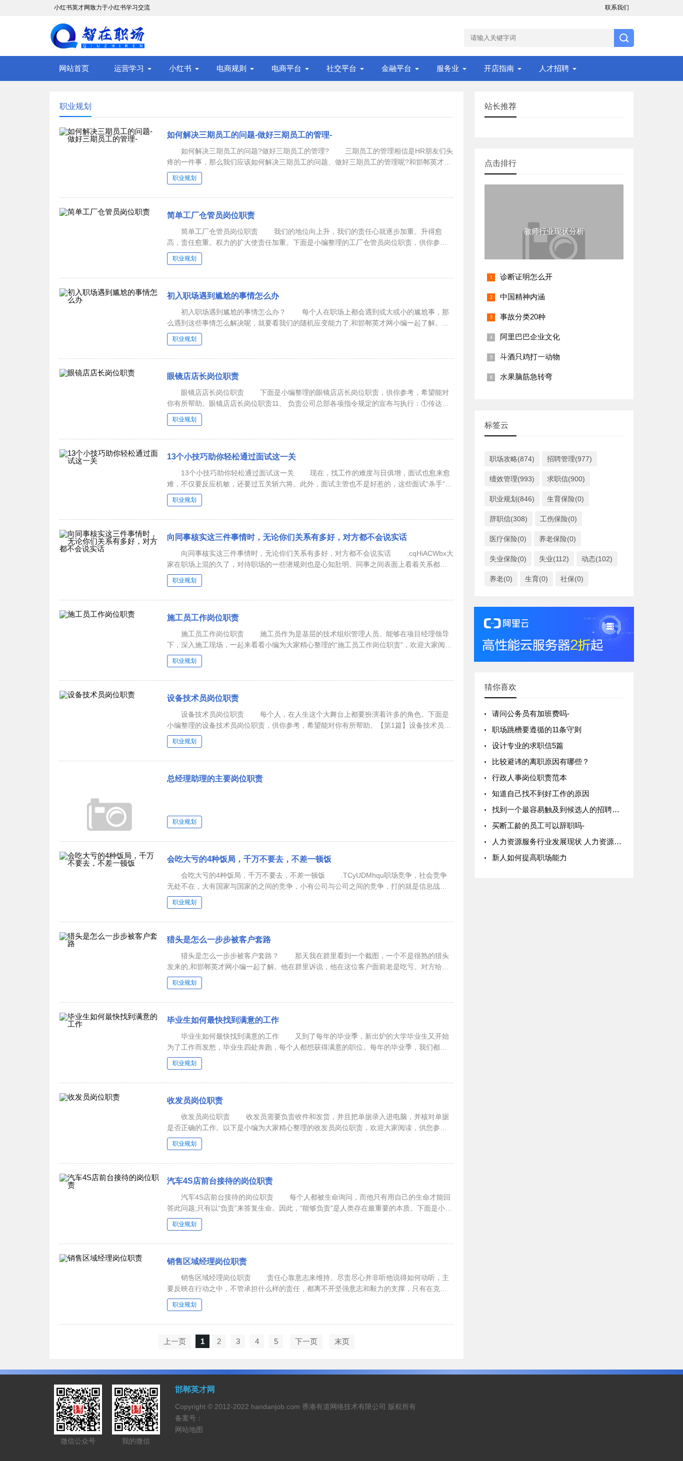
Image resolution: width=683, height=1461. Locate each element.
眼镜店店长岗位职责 (203, 376)
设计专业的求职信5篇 (528, 745)
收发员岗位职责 (195, 1100)
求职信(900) (566, 479)
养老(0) (501, 579)
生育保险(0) (565, 499)
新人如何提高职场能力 (529, 857)
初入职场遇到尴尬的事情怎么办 (223, 295)
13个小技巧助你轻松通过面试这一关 (231, 456)
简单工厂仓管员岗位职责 (211, 215)
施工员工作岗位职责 (203, 617)
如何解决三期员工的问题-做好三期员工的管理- (249, 134)
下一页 (306, 1341)
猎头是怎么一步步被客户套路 (219, 939)
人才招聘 (554, 68)
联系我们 (617, 7)
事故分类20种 (523, 316)
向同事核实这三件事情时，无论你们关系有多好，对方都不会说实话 (287, 537)
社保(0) (572, 579)
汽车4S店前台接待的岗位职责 (220, 1181)
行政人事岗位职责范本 (529, 777)
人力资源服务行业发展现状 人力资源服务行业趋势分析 (583, 841)
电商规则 (231, 68)
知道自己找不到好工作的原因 (541, 793)
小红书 (180, 68)
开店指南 (499, 68)
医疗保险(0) (508, 539)
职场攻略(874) (512, 459)
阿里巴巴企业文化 (530, 336)
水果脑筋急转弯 (526, 376)
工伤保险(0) (558, 519)
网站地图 (189, 1430)
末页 (342, 1341)
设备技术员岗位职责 (203, 698)
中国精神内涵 (522, 296)
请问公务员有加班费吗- (531, 713)
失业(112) (554, 559)
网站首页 (74, 68)
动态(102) (597, 559)
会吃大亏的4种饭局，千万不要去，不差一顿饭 (249, 859)
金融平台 (397, 68)
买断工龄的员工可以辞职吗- (538, 825)
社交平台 (341, 68)
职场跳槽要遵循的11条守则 (537, 729)
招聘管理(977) (569, 459)
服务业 (447, 68)
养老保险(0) (557, 539)
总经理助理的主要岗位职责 (215, 778)
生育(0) (536, 579)
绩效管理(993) (512, 479)
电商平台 (287, 68)
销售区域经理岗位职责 (207, 1261)
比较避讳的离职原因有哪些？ (541, 761)
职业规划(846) (512, 499)
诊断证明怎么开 (526, 276)
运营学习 (129, 68)
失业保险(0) (508, 559)
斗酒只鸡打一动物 (530, 356)
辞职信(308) (509, 519)
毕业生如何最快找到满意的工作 (223, 1020)
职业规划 (184, 177)
